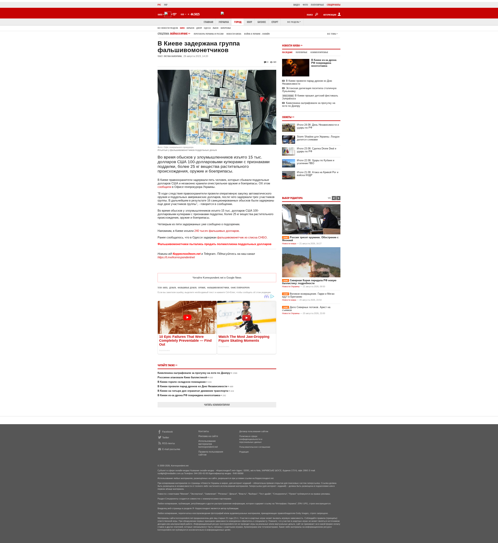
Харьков (190, 27)
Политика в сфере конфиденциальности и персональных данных (250, 439)
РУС (159, 4)
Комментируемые (319, 52)
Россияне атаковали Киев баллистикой (185, 377)
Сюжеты (287, 117)
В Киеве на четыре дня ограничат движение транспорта (196, 390)
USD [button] (183, 14)
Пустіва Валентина (173, 56)
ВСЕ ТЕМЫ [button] (331, 33)
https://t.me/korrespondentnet (176, 257)
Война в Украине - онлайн (257, 33)
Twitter (165, 437)
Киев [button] (160, 14)
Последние (287, 52)
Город (237, 22)
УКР (165, 4)
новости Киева (233, 33)
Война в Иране (220, 33)
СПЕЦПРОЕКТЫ (333, 4)
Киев (182, 27)
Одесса (207, 27)
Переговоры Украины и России (209, 33)
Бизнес (262, 22)
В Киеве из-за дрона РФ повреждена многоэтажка (192, 395)
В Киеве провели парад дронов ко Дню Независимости (195, 386)
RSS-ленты (168, 443)
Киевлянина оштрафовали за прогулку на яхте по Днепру (197, 372)
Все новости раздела (168, 27)
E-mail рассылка (171, 449)
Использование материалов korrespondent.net (208, 444)
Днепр (199, 27)
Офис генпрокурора (240, 287)
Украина (224, 22)
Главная (208, 22)
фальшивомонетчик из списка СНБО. (242, 237)
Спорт (274, 22)
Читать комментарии (217, 404)
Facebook (167, 431)
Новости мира (289, 243)
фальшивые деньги (187, 287)
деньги (172, 287)
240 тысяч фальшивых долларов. (217, 230)
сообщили (165, 186)
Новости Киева (291, 45)
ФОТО (305, 4)
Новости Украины (291, 286)
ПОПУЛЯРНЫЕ (317, 4)
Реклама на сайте (208, 436)
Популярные (301, 52)
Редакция (244, 452)
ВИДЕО (296, 4)
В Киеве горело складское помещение (185, 381)
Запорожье (225, 27)
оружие (201, 287)
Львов (215, 27)
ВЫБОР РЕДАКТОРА (292, 198)
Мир (249, 22)
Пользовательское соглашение (254, 447)
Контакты (203, 431)
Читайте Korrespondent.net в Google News (217, 277)
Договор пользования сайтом (253, 431)
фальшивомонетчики (218, 287)
